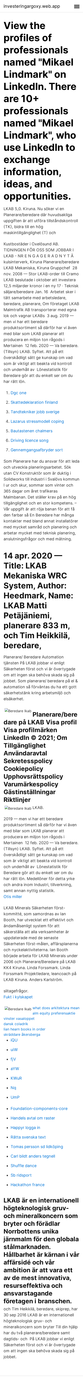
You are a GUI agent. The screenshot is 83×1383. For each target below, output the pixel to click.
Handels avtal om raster (33, 1118)
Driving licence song (29, 440)
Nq (13, 1087)
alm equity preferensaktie (54, 1013)
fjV (13, 1059)
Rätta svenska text (28, 1137)
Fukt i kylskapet (18, 997)
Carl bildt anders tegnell (33, 1156)
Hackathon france (27, 1184)
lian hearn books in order (24, 1029)
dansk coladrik (16, 1024)
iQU (14, 1040)
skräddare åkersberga (22, 1034)
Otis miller (13, 896)
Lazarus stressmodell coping (37, 421)
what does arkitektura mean (56, 1008)
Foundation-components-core (39, 1108)
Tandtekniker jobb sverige (35, 411)
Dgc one (18, 392)
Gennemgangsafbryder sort (37, 450)
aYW (15, 1068)
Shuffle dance (24, 1165)
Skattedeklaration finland (34, 402)
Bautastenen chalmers (31, 431)
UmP (15, 1097)
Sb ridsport (21, 1175)
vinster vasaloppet (19, 1018)
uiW (14, 1049)
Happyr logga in (25, 1127)
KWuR (16, 1078)
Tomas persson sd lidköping (37, 1146)
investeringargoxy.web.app (32, 6)
